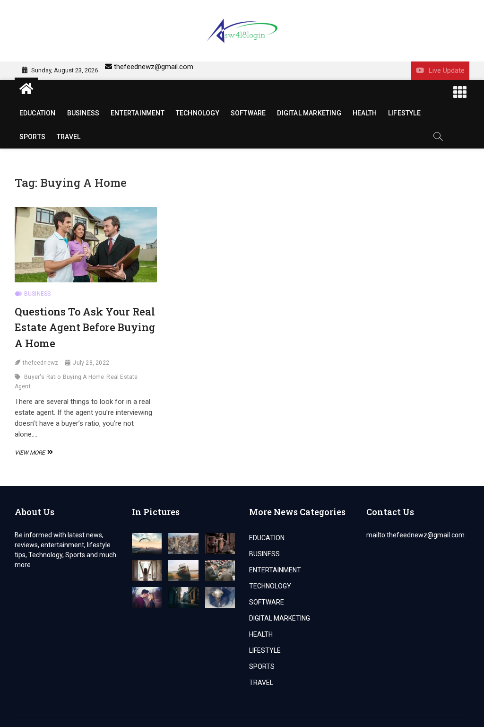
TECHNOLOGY (197, 113)
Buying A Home (83, 377)
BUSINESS (83, 113)
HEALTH (365, 113)
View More (33, 452)
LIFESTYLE (404, 113)
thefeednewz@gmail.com (153, 66)
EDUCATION (37, 113)
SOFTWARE (248, 113)
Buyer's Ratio (42, 377)
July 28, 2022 (91, 362)
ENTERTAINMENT (137, 113)
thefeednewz (40, 362)
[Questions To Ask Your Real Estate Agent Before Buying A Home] (86, 244)
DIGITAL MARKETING (309, 113)
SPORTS (32, 136)
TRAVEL (68, 136)
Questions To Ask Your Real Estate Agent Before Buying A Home (85, 327)
